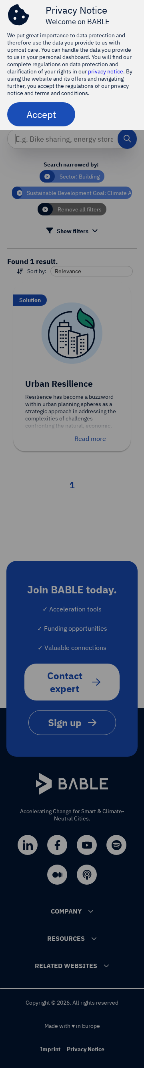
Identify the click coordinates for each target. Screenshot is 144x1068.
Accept (41, 114)
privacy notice (105, 71)
